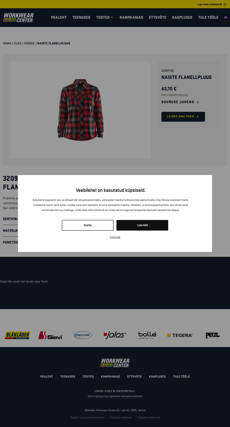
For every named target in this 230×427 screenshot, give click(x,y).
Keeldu (88, 225)
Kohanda (115, 237)
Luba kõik (142, 225)
